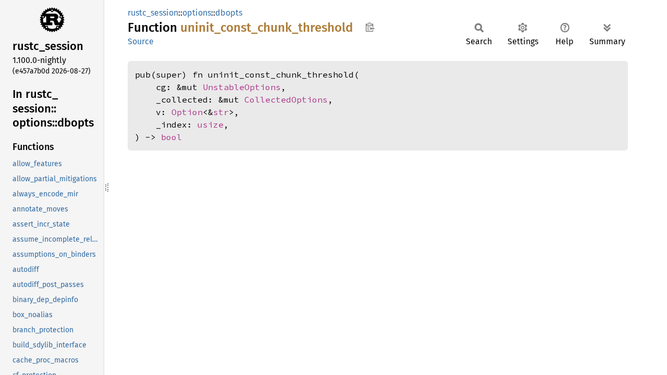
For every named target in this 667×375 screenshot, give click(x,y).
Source (141, 41)
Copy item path (369, 27)
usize (210, 124)
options (196, 13)
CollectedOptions (286, 99)
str (221, 112)
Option (187, 112)
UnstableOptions (242, 87)
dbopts (228, 13)
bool (171, 137)
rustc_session (153, 13)
